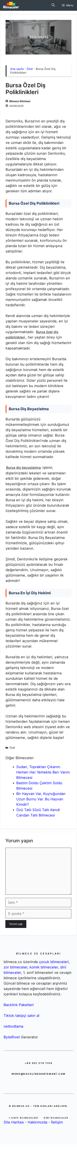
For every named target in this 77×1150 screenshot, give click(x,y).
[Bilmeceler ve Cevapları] (11, 5)
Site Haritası (14, 1122)
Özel (30, 69)
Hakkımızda (37, 1122)
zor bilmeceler (15, 967)
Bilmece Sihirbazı (19, 101)
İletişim (57, 1122)
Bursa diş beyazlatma (23, 468)
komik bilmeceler (44, 967)
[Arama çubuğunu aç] (53, 5)
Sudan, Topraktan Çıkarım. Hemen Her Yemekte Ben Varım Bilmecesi (43, 772)
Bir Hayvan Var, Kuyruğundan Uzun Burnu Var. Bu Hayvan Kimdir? (41, 799)
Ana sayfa (17, 69)
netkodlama (13, 1026)
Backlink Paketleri (19, 1005)
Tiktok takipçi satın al (21, 1015)
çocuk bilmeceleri (54, 962)
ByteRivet (12, 1037)
